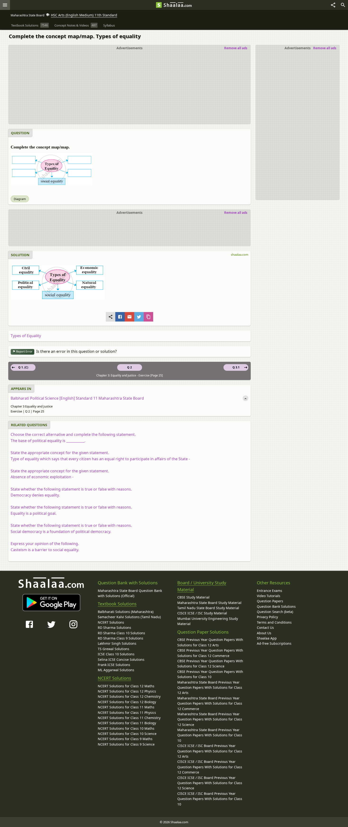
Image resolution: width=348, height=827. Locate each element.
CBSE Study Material (193, 597)
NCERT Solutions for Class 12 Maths (126, 686)
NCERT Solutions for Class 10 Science (127, 733)
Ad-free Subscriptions (274, 643)
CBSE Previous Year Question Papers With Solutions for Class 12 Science (210, 663)
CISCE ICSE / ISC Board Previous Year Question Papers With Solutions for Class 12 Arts (209, 751)
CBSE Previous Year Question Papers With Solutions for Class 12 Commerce (210, 653)
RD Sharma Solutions (114, 627)
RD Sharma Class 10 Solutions (121, 633)
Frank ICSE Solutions (114, 664)
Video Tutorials (268, 596)
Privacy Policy (267, 617)
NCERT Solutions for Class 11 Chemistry (129, 717)
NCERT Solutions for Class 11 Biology (127, 723)
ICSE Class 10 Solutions (116, 654)
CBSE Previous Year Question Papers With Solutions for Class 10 (210, 674)
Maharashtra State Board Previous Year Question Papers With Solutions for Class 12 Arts (209, 687)
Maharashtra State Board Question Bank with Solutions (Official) (130, 593)
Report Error (23, 351)
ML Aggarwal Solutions (116, 670)
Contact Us (265, 627)
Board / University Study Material (201, 586)
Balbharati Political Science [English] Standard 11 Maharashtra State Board (77, 398)
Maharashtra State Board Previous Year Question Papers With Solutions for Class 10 (209, 735)
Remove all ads (324, 48)
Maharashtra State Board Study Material (209, 602)
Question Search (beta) (275, 611)
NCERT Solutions (111, 622)
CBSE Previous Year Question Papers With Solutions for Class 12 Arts (210, 642)
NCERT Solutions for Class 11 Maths (126, 707)
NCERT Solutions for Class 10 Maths (126, 728)
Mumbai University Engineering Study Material (207, 621)
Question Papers (270, 601)
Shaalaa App (267, 638)
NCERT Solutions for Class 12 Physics (127, 691)
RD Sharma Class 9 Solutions (120, 638)
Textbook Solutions (117, 604)
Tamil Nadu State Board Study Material (208, 608)
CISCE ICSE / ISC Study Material (202, 613)
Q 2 (129, 367)
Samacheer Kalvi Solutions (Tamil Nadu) (129, 617)
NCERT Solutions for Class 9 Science (126, 744)
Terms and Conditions (274, 622)
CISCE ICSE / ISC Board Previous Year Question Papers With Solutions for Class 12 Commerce (209, 766)
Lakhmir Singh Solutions (117, 643)
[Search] (343, 5)
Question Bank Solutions (276, 606)
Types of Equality (26, 335)
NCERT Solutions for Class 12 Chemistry (129, 696)
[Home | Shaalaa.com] (159, 5)
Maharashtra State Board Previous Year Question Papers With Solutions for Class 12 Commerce (209, 703)
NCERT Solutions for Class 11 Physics (127, 712)
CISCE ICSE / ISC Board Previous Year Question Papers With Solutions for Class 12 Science (209, 783)
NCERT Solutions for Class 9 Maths (125, 739)
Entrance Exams (269, 590)
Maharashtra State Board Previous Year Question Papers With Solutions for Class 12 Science (209, 719)
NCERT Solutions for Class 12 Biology (127, 702)
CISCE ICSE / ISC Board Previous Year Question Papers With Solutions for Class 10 (209, 798)
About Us (264, 633)
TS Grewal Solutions (113, 649)
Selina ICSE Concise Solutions (121, 659)
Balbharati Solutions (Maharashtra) (125, 611)
